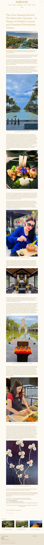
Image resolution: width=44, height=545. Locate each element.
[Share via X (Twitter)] (8, 513)
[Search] (41, 2)
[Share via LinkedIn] (10, 513)
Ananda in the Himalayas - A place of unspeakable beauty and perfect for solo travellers (36, 529)
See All (41, 518)
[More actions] (37, 12)
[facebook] (3, 538)
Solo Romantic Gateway (12, 510)
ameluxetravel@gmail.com (5, 539)
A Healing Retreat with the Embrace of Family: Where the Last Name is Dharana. (21, 529)
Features (7, 510)
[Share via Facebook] (6, 513)
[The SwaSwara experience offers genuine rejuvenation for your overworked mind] (8, 524)
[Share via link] (12, 513)
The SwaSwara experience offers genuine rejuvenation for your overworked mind (7, 529)
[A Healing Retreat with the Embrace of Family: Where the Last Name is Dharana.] (22, 524)
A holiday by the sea (18, 510)
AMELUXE (4, 536)
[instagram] (1, 538)
